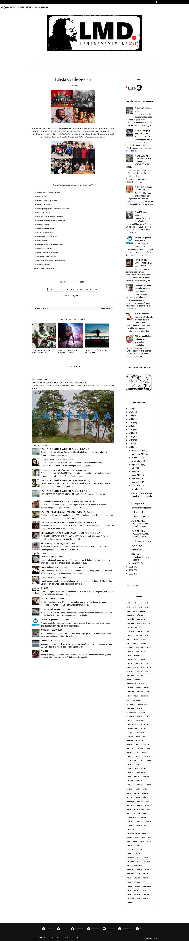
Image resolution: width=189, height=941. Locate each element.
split (139, 858)
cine (142, 668)
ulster (129, 882)
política (148, 821)
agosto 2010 (137, 464)
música (78, 295)
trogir (137, 878)
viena (129, 890)
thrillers (130, 874)
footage (143, 728)
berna (136, 639)
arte (141, 627)
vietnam (136, 890)
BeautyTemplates (50, 938)
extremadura (139, 720)
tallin (129, 866)
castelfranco (131, 659)
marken (129, 793)
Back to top (151, 938)
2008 (131, 570)
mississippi (146, 793)
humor (144, 752)
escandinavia (142, 704)
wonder (145, 898)
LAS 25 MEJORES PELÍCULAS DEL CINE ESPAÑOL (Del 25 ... (140, 534)
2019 (131, 415)
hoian (148, 748)
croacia (129, 680)
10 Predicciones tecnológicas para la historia (140, 557)
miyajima (130, 797)
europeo (147, 716)
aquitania (130, 623)
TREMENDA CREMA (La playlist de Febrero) (58, 543)
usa (144, 882)
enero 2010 (136, 563)
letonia (144, 769)
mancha (145, 789)
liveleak (130, 785)
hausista (146, 744)
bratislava (140, 647)
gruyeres (130, 740)
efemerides (136, 700)
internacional (132, 761)
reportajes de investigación (137, 833)
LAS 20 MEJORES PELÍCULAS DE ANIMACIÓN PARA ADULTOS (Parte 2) (68, 522)
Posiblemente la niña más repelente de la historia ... (141, 496)
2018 (131, 419)
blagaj (143, 639)
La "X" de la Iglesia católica (52, 556)
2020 (131, 412)
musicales (130, 801)
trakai (145, 874)
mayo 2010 (136, 475)
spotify (147, 858)
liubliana (139, 781)
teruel (147, 870)
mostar (138, 797)
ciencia (147, 663)
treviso (129, 878)
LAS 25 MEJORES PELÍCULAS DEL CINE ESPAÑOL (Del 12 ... (140, 524)
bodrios (135, 643)
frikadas (130, 736)
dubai (129, 696)
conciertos (130, 676)
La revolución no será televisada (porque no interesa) (62, 567)
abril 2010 (135, 478)
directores (130, 692)
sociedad (138, 854)
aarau (135, 611)
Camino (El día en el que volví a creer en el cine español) (144, 288)
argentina (146, 623)
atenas (148, 631)
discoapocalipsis (143, 692)
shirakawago (131, 849)
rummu (135, 841)
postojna (130, 825)
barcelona (138, 635)
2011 (130, 443)
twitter (145, 878)
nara (147, 801)
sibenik (141, 849)
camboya (137, 655)
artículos (130, 631)
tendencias (130, 870)
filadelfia (144, 724)
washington (130, 898)
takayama (147, 862)
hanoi (138, 744)
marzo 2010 (136, 482)
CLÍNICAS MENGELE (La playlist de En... (42, 351)
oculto (129, 813)
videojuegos (147, 886)
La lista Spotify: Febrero (141, 541)
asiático (140, 631)
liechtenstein (141, 773)
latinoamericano (132, 769)
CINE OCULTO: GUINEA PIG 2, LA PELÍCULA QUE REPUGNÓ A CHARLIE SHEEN (70, 533)
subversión (130, 862)
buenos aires (140, 651)
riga (143, 837)
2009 (131, 567)
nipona (129, 809)
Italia (142, 761)
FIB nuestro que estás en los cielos (55, 619)
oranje (145, 813)
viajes (137, 886)
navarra (139, 805)
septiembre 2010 (138, 461)
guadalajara (140, 740)
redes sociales (141, 825)
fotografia (130, 732)
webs (138, 898)
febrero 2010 (137, 485)
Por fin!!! (44, 588)
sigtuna (129, 854)
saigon (142, 841)
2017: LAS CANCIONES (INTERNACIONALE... (67, 351)
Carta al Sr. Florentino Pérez (52, 598)
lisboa (129, 777)
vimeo (129, 894)
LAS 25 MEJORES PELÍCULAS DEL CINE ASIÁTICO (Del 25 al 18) (65, 449)
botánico (130, 647)
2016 (131, 426)
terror (139, 870)
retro (137, 837)
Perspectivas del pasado (141, 508)
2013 (131, 436)
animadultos (141, 619)
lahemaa (129, 765)
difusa (146, 688)
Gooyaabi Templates (74, 938)
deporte (138, 688)
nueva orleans (139, 809)
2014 (131, 433)
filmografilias (132, 728)
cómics (147, 672)
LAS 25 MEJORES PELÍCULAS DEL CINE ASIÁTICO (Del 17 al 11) (65, 491)
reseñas (129, 837)
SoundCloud (130, 858)
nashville (130, 805)
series (138, 845)
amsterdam (130, 615)
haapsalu (130, 744)
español (139, 708)
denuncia (130, 688)
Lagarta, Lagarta (137, 545)
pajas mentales (132, 817)
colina (139, 672)
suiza (139, 862)
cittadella (130, 672)
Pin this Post (94, 290)
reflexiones (131, 829)
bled (128, 643)
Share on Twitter (76, 290)
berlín (129, 639)
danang (141, 684)
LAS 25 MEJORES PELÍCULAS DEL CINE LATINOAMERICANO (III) (65, 480)
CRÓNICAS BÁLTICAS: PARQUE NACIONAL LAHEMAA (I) (59, 382)
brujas (148, 647)
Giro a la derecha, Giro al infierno (54, 577)
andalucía (130, 619)
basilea (147, 635)
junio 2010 (136, 471)
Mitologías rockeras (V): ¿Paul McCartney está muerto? (63, 470)
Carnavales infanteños (140, 516)
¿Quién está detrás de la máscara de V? (57, 459)
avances (129, 635)
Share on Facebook (56, 290)
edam (128, 700)
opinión (137, 813)
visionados (137, 894)
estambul (142, 712)
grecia (145, 736)
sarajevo (130, 845)
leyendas (130, 773)
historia (140, 748)
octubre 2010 (137, 457)
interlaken (146, 756)
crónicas (138, 680)
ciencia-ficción (132, 668)
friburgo (140, 732)
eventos (129, 720)
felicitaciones (132, 724)
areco (138, 623)
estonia (139, 716)
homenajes (130, 752)
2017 (131, 422)
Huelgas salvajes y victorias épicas (55, 609)
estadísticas (131, 712)
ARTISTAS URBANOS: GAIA (51, 630)
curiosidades (131, 684)
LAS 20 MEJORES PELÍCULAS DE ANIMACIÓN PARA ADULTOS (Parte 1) (68, 512)
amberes (142, 611)
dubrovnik (144, 696)
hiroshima (130, 748)
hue (138, 752)
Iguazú (136, 756)
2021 (131, 408)
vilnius (144, 890)
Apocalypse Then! (138, 503)
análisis (140, 615)
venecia (129, 886)
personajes (144, 817)
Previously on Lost (138, 549)
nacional (140, 801)
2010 (131, 447)
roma (128, 841)
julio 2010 (135, 468)
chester (129, 663)
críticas (140, 676)
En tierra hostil (137, 512)
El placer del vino (142, 313)
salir (149, 841)
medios (136, 793)
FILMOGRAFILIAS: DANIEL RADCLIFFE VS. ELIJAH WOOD (143, 263)
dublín (136, 696)
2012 (131, 440)
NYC (148, 809)
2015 (131, 429)
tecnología (138, 866)
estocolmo (130, 716)
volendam (147, 894)
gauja (138, 736)
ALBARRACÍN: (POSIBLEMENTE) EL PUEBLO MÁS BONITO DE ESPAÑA (68, 501)
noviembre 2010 (138, 454)
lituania (130, 781)
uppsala (137, 882)
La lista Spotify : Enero (50, 640)
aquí (58, 185)
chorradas (138, 663)
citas (149, 668)
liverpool (139, 785)
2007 (131, 574)
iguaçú (129, 756)
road (149, 837)
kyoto (149, 761)
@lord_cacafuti (132, 585)
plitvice (130, 821)
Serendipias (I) (137, 489)
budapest (130, 651)
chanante (142, 659)
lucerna (129, 789)
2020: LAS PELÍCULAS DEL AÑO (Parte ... (96, 351)
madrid (137, 789)
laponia (137, 765)
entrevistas (131, 704)
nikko (147, 805)
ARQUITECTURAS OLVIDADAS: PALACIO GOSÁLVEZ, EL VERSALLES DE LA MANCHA (138, 161)
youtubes (130, 902)
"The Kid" (44, 651)
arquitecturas (132, 627)
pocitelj (139, 821)
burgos (129, 655)
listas (72, 295)
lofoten (148, 785)
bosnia (143, 643)
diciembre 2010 (138, 450)
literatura (146, 777)
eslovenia (130, 708)
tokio (138, 874)
